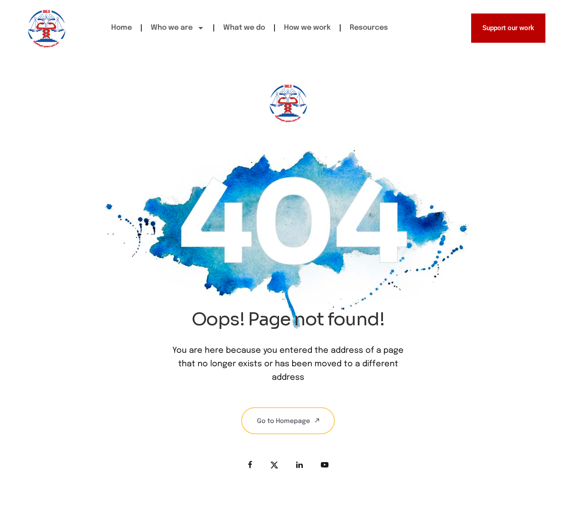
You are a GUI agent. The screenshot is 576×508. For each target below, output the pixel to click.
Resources (369, 27)
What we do (244, 27)
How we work (307, 27)
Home (121, 27)
